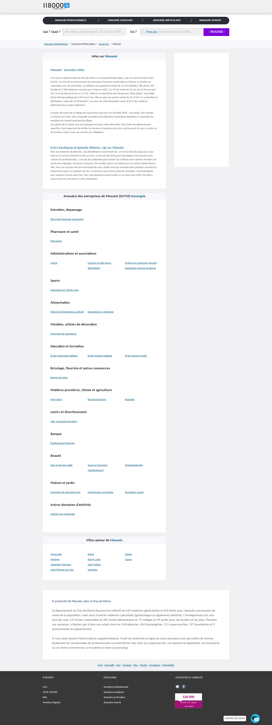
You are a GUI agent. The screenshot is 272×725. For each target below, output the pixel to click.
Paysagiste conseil (134, 492)
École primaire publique (100, 356)
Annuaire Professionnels (70, 20)
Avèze (91, 554)
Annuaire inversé (112, 702)
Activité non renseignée (63, 514)
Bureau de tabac (59, 377)
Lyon (118, 665)
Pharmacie (56, 241)
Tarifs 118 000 (50, 692)
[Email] (177, 686)
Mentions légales (51, 702)
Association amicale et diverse (140, 268)
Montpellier (168, 665)
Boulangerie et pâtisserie (101, 312)
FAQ (45, 697)
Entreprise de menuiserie (63, 334)
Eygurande (56, 554)
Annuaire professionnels (116, 687)
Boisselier (130, 399)
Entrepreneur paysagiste (100, 492)
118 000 (188, 697)
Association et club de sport (65, 290)
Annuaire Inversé (210, 20)
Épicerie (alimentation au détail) (67, 312)
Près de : (153, 32)
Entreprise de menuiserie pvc (65, 492)
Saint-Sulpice (94, 564)
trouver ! (217, 32)
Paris (100, 665)
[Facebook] (184, 686)
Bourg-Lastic (94, 559)
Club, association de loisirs (64, 421)
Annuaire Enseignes (120, 20)
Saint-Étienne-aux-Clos (62, 570)
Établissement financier (63, 443)
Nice (135, 665)
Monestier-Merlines (61, 564)
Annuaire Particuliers (167, 20)
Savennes (92, 570)
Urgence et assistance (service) (141, 263)
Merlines (55, 559)
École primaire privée (136, 356)
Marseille (109, 665)
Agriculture (56, 399)
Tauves (128, 559)
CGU (45, 687)
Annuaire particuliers (114, 697)
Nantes (143, 665)
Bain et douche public (62, 465)
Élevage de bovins (97, 399)
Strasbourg (154, 665)
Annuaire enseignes (114, 692)
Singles (128, 554)
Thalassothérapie (134, 465)
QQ (52, 32)
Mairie (54, 263)
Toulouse (127, 665)
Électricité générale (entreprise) (67, 219)
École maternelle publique (64, 356)
